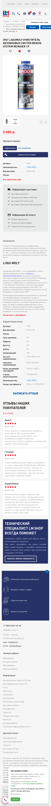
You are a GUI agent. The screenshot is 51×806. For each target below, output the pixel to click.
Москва (32, 27)
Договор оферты (10, 723)
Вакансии (7, 719)
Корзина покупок (10, 669)
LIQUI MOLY (11, 4)
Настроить (17, 794)
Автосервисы (9, 698)
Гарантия (7, 712)
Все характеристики (12, 179)
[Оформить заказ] (29, 13)
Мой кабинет (8, 658)
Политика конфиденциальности (16, 726)
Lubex (26, 4)
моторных (29, 273)
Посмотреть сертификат (14, 315)
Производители (10, 738)
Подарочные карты (11, 716)
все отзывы (8, 413)
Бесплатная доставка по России (17, 680)
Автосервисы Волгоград (13, 701)
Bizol (20, 4)
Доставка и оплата (11, 705)
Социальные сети (10, 752)
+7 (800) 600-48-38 (19, 13)
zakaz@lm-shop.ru (10, 630)
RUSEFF (45, 4)
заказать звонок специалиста (21, 559)
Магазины (7, 691)
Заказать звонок (25, 13)
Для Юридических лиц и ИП (15, 684)
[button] (41, 122)
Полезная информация (12, 741)
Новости (6, 745)
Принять (15, 799)
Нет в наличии (24, 148)
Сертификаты (9, 709)
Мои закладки (9, 665)
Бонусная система (11, 748)
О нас (5, 687)
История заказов (10, 662)
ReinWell (35, 4)
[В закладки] (10, 51)
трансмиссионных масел (12, 276)
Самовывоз (8, 694)
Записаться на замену (27, 155)
